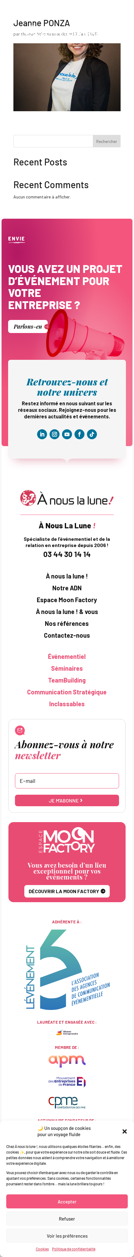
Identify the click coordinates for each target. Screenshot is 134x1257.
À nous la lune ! (67, 576)
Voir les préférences (67, 1236)
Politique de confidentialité (73, 1249)
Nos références (67, 623)
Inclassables (67, 703)
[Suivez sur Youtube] (67, 434)
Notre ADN (67, 588)
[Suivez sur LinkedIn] (42, 434)
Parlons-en (28, 326)
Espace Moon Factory (67, 599)
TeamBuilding (67, 680)
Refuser (67, 1218)
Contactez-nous (67, 635)
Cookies (42, 1249)
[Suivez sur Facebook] (79, 434)
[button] (125, 1131)
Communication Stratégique (67, 692)
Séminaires (67, 668)
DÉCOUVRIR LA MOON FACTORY (64, 891)
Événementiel (67, 656)
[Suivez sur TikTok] (92, 434)
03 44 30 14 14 (67, 554)
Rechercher (106, 141)
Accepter (67, 1201)
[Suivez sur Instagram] (55, 434)
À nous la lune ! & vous (67, 611)
